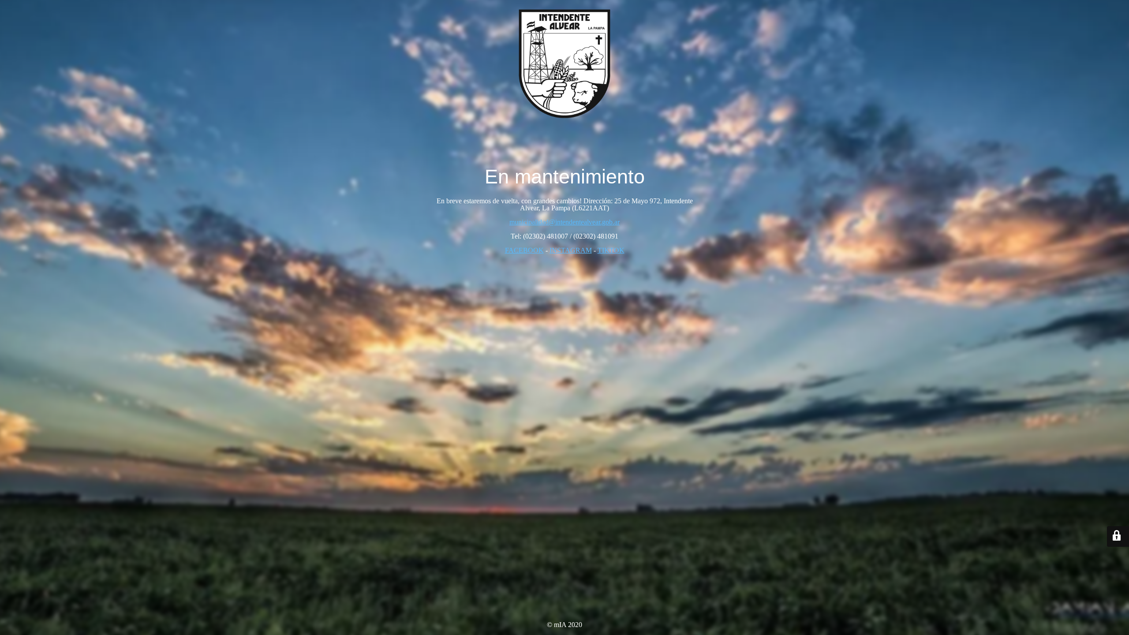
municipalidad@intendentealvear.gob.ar (564, 222)
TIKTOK (611, 250)
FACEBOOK (524, 250)
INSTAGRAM (571, 250)
